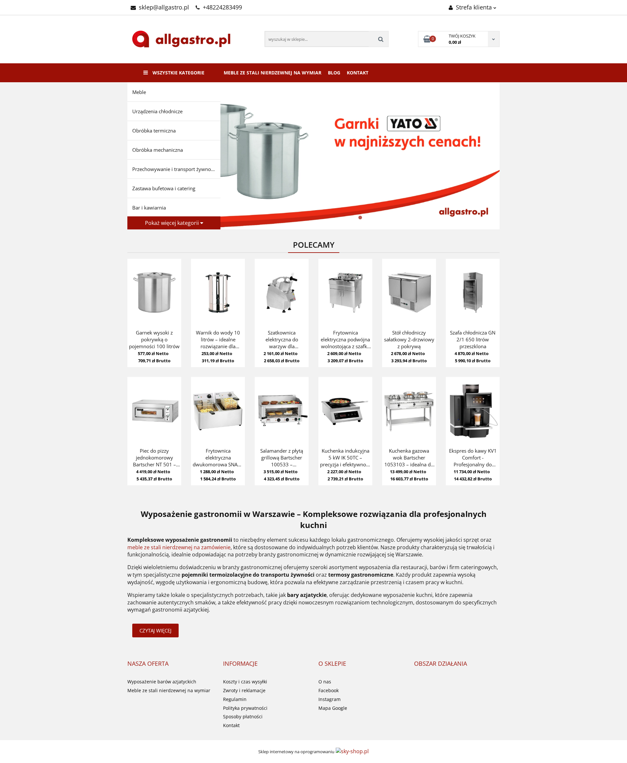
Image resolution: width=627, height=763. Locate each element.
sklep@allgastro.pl (164, 7)
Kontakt (357, 73)
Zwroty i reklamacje (244, 690)
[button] (148, 663)
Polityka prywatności (245, 708)
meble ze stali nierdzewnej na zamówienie (179, 547)
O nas (324, 681)
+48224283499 (222, 7)
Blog (334, 73)
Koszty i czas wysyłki (245, 681)
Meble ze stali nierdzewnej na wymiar (272, 73)
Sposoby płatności (243, 716)
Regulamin (235, 699)
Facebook (328, 690)
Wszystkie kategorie (177, 73)
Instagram (329, 699)
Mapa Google (332, 708)
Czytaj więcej (155, 630)
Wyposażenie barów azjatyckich (161, 681)
